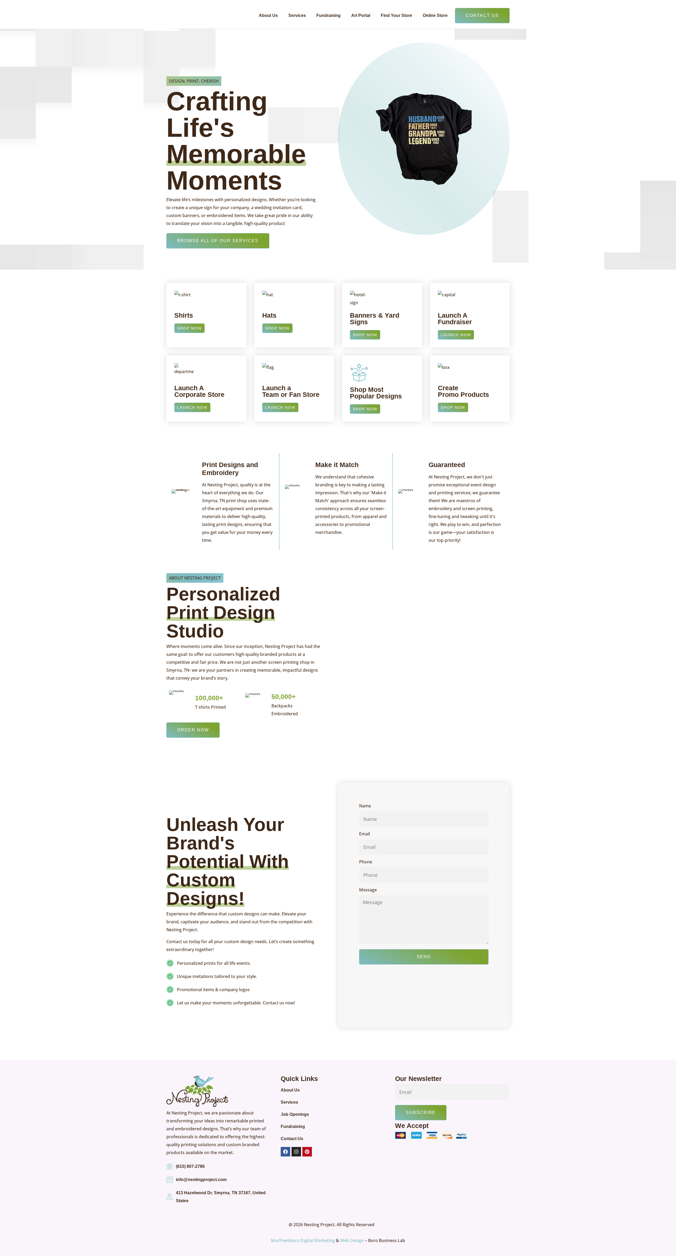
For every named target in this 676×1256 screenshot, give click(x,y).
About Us (268, 15)
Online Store (435, 15)
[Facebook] (285, 1151)
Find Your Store (396, 15)
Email (364, 834)
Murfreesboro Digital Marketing (303, 1240)
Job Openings (295, 1114)
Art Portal (360, 15)
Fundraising (328, 15)
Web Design (352, 1240)
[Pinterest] (307, 1151)
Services (297, 15)
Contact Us (292, 1138)
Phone (365, 862)
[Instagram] (296, 1151)
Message (368, 890)
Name (365, 806)
